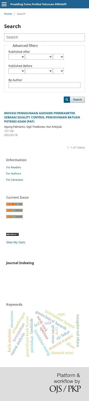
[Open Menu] (4, 4)
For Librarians (14, 180)
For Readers (13, 167)
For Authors (13, 173)
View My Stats (15, 242)
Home (8, 14)
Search (77, 99)
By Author (15, 80)
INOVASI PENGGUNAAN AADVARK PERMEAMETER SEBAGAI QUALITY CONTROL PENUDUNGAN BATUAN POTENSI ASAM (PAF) (42, 117)
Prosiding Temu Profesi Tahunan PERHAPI (38, 4)
